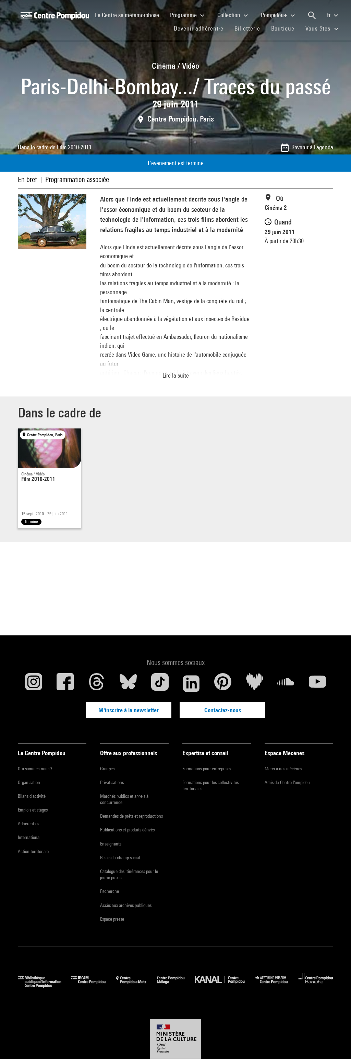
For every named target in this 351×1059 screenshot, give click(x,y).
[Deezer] (254, 683)
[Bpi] (44, 985)
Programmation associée (77, 179)
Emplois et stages (33, 810)
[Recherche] (312, 15)
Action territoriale (33, 851)
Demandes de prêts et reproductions (131, 816)
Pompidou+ (275, 15)
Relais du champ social (120, 857)
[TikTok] (160, 683)
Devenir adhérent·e (201, 28)
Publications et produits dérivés (127, 829)
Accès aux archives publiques (126, 905)
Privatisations (112, 782)
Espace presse (112, 919)
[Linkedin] (191, 683)
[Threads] (96, 683)
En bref (27, 179)
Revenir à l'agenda (312, 147)
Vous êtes (318, 28)
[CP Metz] (136, 985)
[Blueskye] (128, 683)
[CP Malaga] (176, 985)
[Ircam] (93, 985)
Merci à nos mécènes (283, 768)
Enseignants (110, 844)
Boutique (285, 28)
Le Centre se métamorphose (130, 15)
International (29, 837)
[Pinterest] (223, 683)
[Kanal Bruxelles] (225, 985)
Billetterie (247, 28)
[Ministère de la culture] (175, 1039)
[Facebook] (65, 683)
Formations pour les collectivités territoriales (210, 785)
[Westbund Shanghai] (276, 985)
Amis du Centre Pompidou (287, 782)
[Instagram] (33, 683)
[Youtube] (317, 683)
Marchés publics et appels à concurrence (124, 799)
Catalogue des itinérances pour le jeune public (129, 874)
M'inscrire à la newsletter (128, 710)
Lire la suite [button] (175, 375)
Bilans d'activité (32, 796)
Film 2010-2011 (74, 147)
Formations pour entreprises (206, 768)
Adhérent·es (28, 823)
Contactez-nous (222, 710)
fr (329, 15)
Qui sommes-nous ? (35, 768)
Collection (229, 15)
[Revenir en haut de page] (335, 1043)
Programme (184, 15)
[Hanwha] (315, 985)
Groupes (107, 768)
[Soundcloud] (286, 683)
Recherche (109, 891)
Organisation (29, 782)
